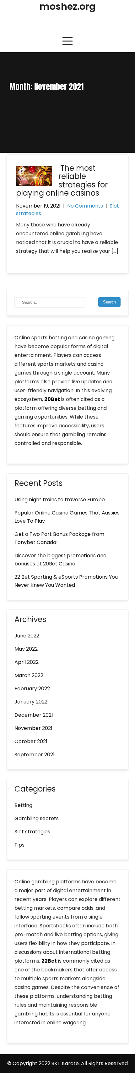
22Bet (49, 961)
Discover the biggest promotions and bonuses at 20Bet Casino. (60, 559)
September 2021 (34, 754)
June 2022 (26, 635)
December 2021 (33, 715)
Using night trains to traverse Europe (59, 499)
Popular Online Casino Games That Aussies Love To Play (67, 517)
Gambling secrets (36, 818)
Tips (19, 844)
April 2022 (26, 662)
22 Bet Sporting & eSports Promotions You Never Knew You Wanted (66, 581)
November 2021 (33, 728)
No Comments (85, 205)
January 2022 (30, 701)
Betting (23, 805)
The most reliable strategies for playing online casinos (62, 180)
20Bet (52, 399)
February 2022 (32, 688)
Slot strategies (32, 831)
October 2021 (30, 741)
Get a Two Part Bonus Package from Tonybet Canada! (59, 538)
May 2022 (26, 649)
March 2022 (28, 675)
